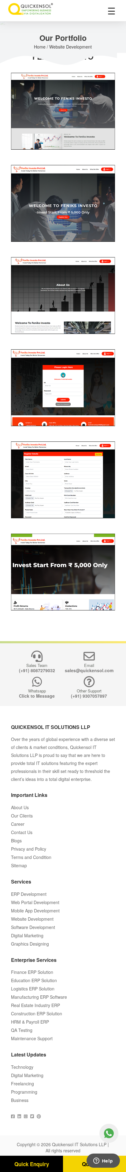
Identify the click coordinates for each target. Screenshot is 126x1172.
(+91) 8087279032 (37, 670)
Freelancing (22, 1083)
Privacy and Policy (28, 849)
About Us (20, 807)
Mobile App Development (35, 910)
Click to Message (37, 696)
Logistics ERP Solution (32, 989)
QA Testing (21, 1030)
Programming (24, 1092)
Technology (22, 1067)
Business (19, 1100)
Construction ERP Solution (36, 1013)
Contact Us (21, 832)
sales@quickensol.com (89, 670)
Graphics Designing (30, 944)
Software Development (33, 927)
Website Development (32, 919)
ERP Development (28, 894)
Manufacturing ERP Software (39, 997)
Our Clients (22, 816)
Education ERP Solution (34, 980)
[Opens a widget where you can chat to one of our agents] (103, 1161)
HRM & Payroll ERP (30, 1022)
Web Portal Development (35, 902)
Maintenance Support (32, 1038)
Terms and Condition (31, 857)
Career (17, 824)
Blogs (16, 840)
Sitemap (19, 865)
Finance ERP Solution (32, 972)
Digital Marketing (27, 935)
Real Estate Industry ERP (35, 1005)
